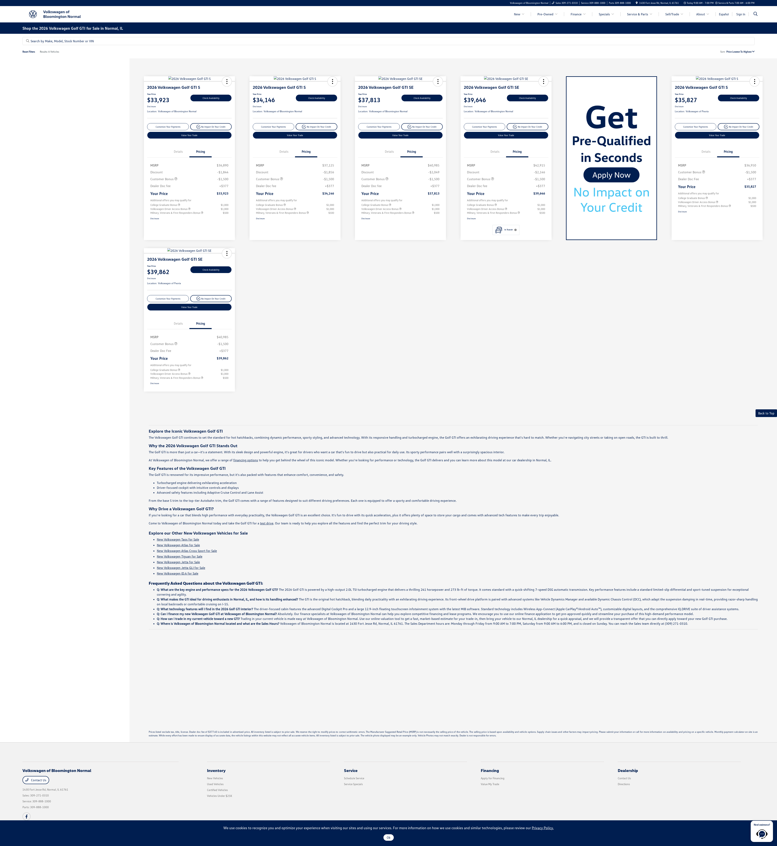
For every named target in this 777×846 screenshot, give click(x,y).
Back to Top (766, 413)
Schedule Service (354, 778)
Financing (490, 770)
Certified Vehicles (217, 790)
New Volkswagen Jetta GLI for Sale (181, 568)
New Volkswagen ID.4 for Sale (177, 573)
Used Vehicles (215, 784)
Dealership (628, 770)
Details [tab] (178, 151)
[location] (637, 2)
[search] (756, 14)
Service (351, 770)
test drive (266, 523)
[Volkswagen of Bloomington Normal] (57, 14)
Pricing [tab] (200, 151)
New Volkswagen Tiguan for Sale (179, 556)
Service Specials (353, 784)
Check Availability (211, 98)
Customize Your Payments (168, 126)
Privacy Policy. (543, 828)
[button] (227, 81)
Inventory (216, 770)
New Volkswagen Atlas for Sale (178, 545)
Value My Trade (490, 784)
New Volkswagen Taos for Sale (178, 539)
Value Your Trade (189, 135)
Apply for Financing (492, 778)
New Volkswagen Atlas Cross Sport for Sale (187, 551)
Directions (624, 784)
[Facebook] (26, 816)
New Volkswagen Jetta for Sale (178, 562)
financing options (245, 460)
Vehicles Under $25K (219, 795)
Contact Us (38, 780)
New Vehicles (215, 778)
